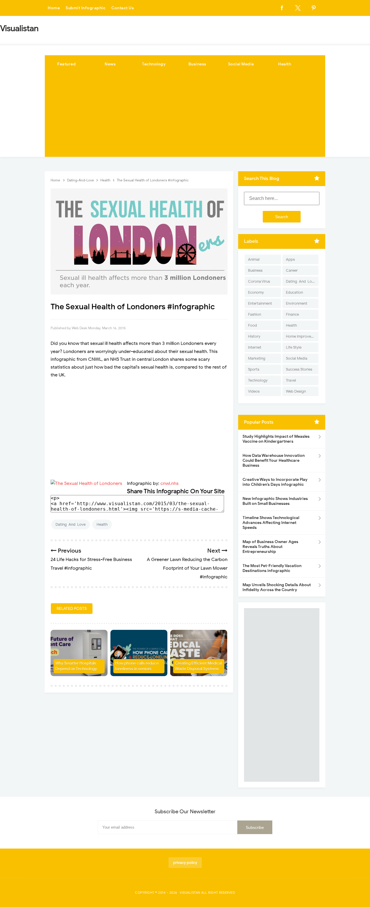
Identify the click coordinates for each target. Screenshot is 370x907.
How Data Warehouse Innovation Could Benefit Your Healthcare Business (274, 460)
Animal (254, 259)
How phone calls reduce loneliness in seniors (137, 666)
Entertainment (260, 303)
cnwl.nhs (169, 483)
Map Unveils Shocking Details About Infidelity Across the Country (277, 587)
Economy (256, 292)
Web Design (296, 391)
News (110, 64)
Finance (292, 314)
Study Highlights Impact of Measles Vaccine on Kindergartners (276, 439)
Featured (66, 64)
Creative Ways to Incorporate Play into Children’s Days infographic (275, 482)
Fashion (254, 314)
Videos (254, 391)
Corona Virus (259, 281)
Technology (154, 64)
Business (197, 64)
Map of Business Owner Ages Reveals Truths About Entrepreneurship (270, 546)
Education (294, 292)
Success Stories (299, 369)
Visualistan (190, 893)
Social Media (241, 64)
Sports (253, 369)
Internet (254, 347)
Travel (291, 380)
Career (292, 270)
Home (54, 7)
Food (252, 325)
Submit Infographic (86, 7)
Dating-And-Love (71, 524)
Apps (290, 259)
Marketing (256, 358)
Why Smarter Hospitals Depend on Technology (76, 666)
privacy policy (185, 862)
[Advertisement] (185, 116)
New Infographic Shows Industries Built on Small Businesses (275, 501)
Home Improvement (302, 336)
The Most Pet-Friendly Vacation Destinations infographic (272, 568)
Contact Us (122, 7)
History (254, 336)
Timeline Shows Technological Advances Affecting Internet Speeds (271, 522)
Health (284, 64)
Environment (296, 303)
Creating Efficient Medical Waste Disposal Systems (198, 666)
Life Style (293, 347)
